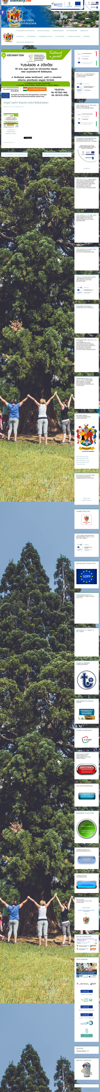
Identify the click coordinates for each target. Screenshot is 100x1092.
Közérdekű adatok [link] (45, 36)
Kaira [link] (11, 1090)
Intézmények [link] (31, 36)
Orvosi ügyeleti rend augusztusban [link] (14, 155)
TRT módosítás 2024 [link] (82, 458)
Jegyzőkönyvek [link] (72, 30)
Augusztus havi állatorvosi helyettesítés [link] (57, 155)
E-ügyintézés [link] (59, 36)
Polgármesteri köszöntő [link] (25, 30)
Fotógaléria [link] (86, 168)
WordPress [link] (96, 1090)
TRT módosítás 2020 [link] (82, 456)
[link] (2, 12)
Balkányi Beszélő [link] (43, 30)
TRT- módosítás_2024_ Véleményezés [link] (82, 463)
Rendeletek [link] (84, 30)
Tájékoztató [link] (86, 498)
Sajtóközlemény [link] (86, 500)
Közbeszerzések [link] (58, 30)
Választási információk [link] (24, 42)
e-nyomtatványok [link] (73, 36)
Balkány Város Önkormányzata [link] (25, 22)
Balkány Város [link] (20, 106)
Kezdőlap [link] (86, 36)
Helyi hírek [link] (11, 142)
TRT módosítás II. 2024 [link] (82, 460)
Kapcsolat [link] (20, 36)
